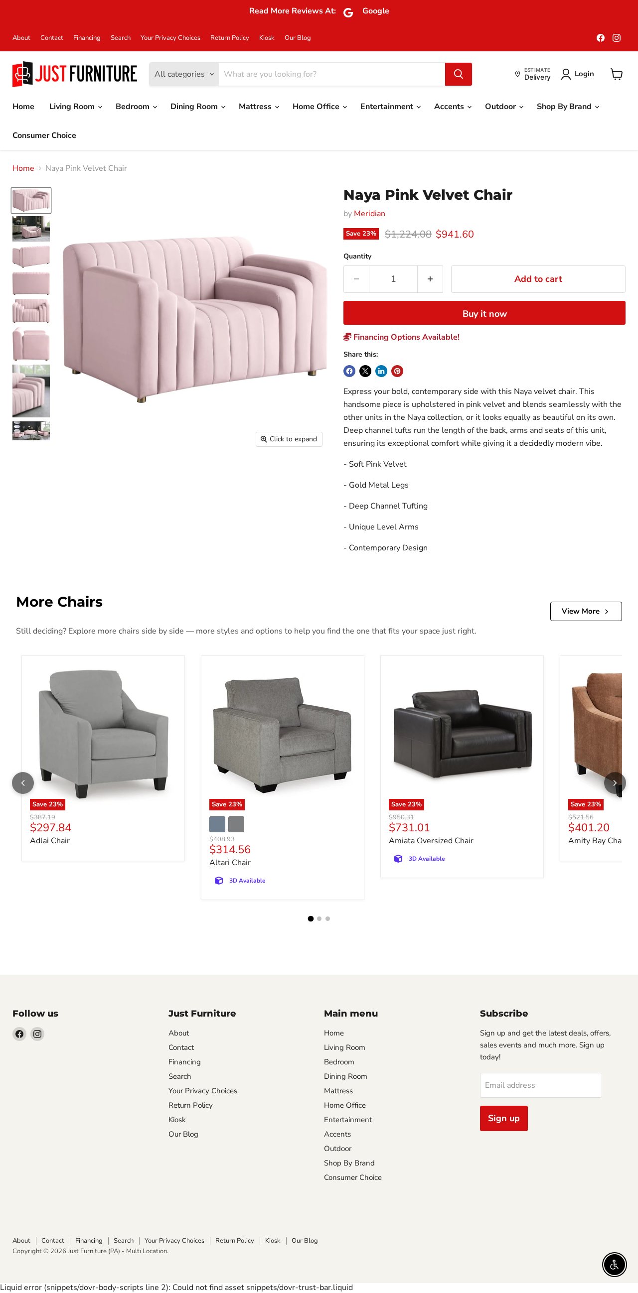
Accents (450, 106)
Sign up (504, 1118)
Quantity (357, 256)
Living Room (73, 106)
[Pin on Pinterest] (397, 371)
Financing (87, 38)
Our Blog (298, 38)
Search (121, 38)
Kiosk (267, 38)
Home (23, 106)
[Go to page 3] (327, 918)
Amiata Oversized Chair (431, 840)
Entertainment (387, 106)
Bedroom (134, 106)
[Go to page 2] (319, 918)
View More (581, 611)
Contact (51, 38)
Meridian (369, 213)
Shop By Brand (565, 106)
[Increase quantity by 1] (430, 279)
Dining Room (195, 106)
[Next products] (615, 783)
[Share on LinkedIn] (381, 371)
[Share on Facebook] (349, 371)
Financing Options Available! (405, 337)
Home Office (317, 106)
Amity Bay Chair (597, 840)
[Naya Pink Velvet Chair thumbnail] (31, 200)
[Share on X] (365, 371)
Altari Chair (230, 862)
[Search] (458, 74)
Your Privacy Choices (170, 38)
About (21, 38)
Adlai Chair (50, 840)
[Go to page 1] (311, 919)
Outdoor (501, 106)
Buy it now (485, 314)
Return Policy (229, 38)
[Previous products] (23, 783)
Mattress (256, 106)
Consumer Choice (44, 135)
